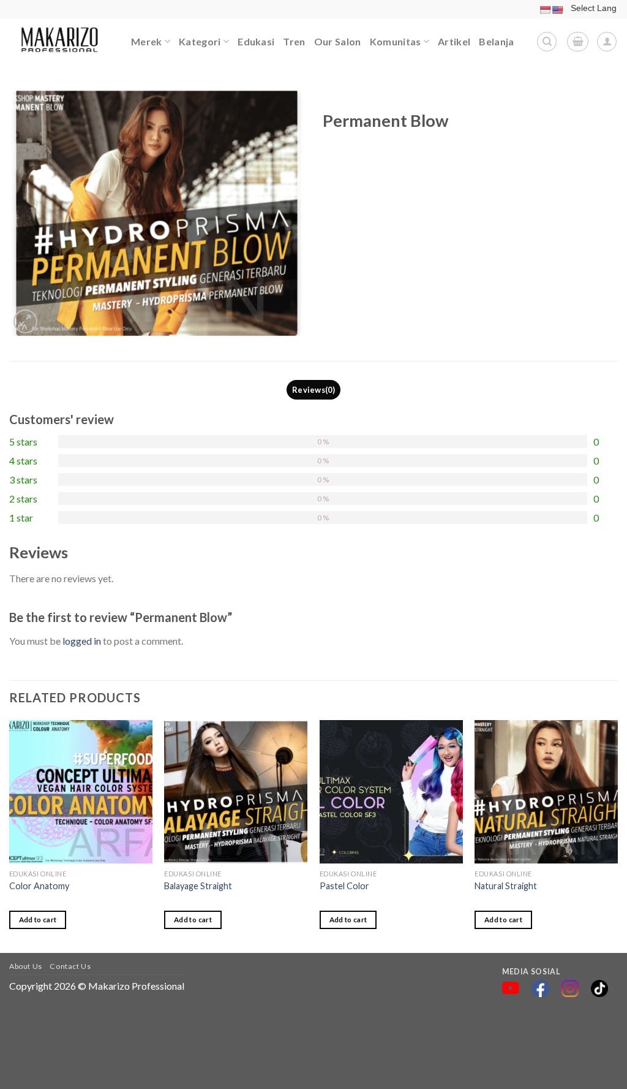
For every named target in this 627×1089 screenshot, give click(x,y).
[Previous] (10, 835)
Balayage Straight (198, 886)
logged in (81, 641)
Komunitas (395, 41)
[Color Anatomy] (80, 791)
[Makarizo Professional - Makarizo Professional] (61, 41)
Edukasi (256, 41)
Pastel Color (344, 886)
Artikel (454, 41)
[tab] (314, 390)
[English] (557, 10)
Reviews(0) (313, 390)
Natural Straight (506, 886)
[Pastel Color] (391, 791)
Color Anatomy (39, 886)
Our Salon (337, 41)
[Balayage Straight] (235, 791)
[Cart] (577, 41)
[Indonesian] (544, 10)
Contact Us (70, 966)
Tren (294, 41)
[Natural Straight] (546, 791)
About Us (25, 966)
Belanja (496, 41)
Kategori (200, 41)
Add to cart (38, 920)
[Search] (547, 41)
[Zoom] (25, 321)
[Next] (617, 835)
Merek (146, 41)
